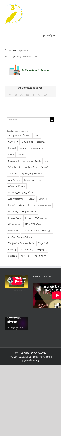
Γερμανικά (29, 180)
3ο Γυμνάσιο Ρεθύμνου (19, 135)
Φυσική (12, 249)
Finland (12, 148)
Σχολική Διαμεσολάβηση (20, 237)
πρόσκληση (40, 256)
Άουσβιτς (46, 167)
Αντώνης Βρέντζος (14, 57)
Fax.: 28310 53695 (36, 356)
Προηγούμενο (48, 35)
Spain (11, 154)
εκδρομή (12, 256)
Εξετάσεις (13, 211)
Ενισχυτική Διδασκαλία (39, 205)
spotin (21, 154)
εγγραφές (42, 249)
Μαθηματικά (41, 218)
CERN (37, 135)
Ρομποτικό (13, 230)
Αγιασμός (12, 173)
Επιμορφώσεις (29, 211)
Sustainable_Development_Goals (24, 161)
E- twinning (27, 142)
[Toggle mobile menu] (54, 5)
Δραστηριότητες (16, 199)
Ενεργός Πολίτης (16, 205)
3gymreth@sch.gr (31, 360)
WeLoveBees (31, 167)
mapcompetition (39, 148)
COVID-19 (13, 142)
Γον (40, 180)
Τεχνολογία (43, 243)
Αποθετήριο (14, 180)
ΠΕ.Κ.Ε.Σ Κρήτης (33, 224)
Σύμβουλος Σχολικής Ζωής (21, 243)
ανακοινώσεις (26, 249)
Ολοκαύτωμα (14, 224)
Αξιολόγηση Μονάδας (31, 173)
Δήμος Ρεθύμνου (16, 186)
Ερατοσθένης (14, 218)
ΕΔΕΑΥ (31, 199)
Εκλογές (43, 199)
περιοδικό (26, 256)
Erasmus (41, 142)
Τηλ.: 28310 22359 (17, 356)
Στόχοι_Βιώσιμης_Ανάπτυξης (36, 230)
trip (46, 161)
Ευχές (28, 218)
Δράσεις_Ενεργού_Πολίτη (21, 192)
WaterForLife (14, 167)
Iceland (23, 148)
